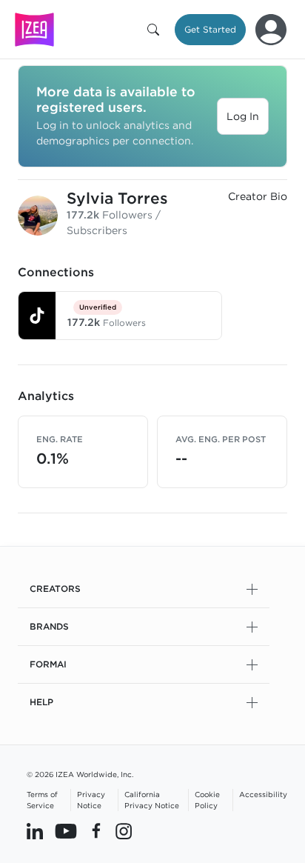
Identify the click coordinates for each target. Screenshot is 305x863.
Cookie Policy (207, 800)
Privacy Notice (91, 800)
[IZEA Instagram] (123, 831)
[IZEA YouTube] (66, 831)
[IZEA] (34, 29)
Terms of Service (42, 800)
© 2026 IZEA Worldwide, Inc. (80, 774)
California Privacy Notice (151, 800)
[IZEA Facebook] (96, 831)
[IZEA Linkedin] (35, 831)
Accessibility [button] (263, 794)
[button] (156, 29)
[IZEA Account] (271, 29)
